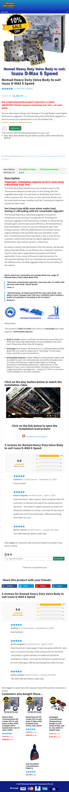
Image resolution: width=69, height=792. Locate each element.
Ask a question (58, 559)
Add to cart (15, 128)
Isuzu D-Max (45, 156)
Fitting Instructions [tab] (49, 169)
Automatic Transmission (34, 156)
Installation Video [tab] (27, 169)
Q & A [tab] (21, 172)
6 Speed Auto (24, 156)
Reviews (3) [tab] (9, 172)
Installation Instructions (36, 436)
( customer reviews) (23, 88)
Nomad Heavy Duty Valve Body (57, 156)
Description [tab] (9, 169)
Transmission (5, 159)
